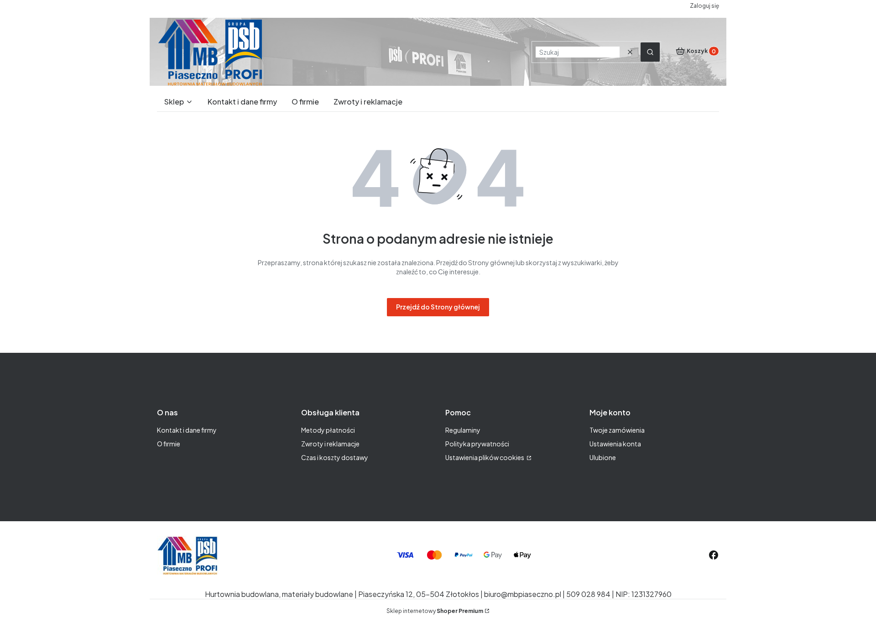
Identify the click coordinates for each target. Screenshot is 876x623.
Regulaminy (462, 430)
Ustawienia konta (615, 444)
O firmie (168, 444)
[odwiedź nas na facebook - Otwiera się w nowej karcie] (713, 555)
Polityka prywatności (477, 444)
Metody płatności (328, 430)
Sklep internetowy (434, 610)
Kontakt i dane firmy (187, 430)
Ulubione (602, 457)
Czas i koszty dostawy (334, 457)
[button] (650, 52)
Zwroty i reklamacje (330, 444)
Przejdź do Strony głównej (438, 307)
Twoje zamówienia (617, 430)
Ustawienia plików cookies (485, 457)
